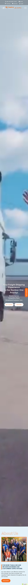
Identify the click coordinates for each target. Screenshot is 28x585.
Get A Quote (9, 304)
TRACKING (19, 304)
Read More (6, 580)
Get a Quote (26, 292)
